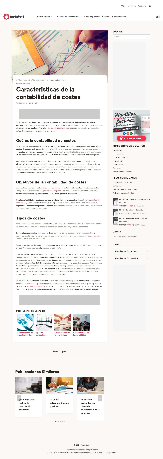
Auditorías (117, 168)
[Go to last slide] (19, 398)
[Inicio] (17, 80)
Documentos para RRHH (123, 182)
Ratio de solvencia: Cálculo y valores (59, 403)
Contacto (142, 6)
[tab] (55, 421)
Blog (88, 450)
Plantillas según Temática (131, 258)
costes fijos (88, 233)
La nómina (117, 186)
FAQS (123, 6)
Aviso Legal (61, 452)
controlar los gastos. (37, 286)
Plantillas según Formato (131, 251)
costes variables (94, 236)
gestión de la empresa (51, 191)
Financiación (118, 161)
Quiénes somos (110, 452)
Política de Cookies (94, 452)
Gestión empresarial (91, 16)
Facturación (117, 150)
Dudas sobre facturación (75, 450)
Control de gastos (120, 157)
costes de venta (47, 271)
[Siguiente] (100, 398)
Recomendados (119, 16)
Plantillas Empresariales (122, 172)
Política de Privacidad (76, 452)
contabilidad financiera (59, 128)
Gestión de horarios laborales (125, 189)
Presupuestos (118, 154)
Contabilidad (118, 164)
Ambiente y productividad (123, 193)
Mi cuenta (132, 6)
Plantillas (106, 16)
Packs (118, 244)
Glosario (94, 450)
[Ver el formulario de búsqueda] (150, 6)
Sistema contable (23, 84)
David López (23, 103)
